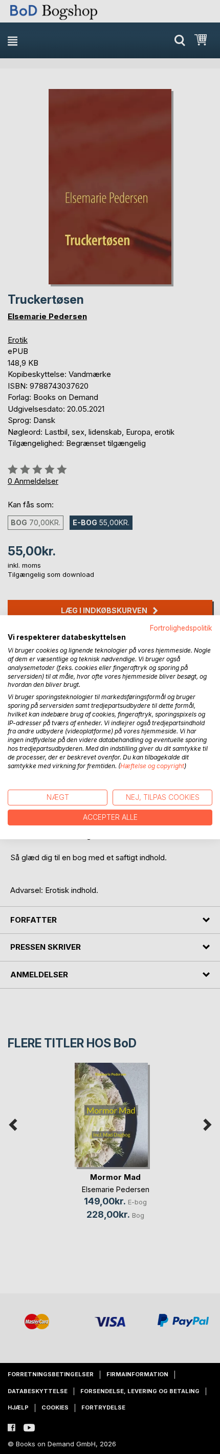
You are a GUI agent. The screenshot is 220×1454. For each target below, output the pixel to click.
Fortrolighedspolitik (181, 627)
